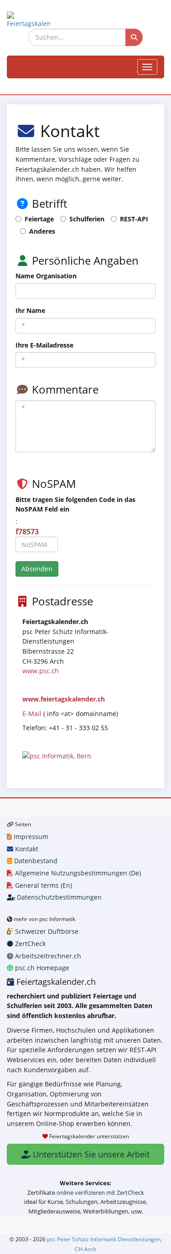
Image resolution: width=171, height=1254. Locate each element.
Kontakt (25, 849)
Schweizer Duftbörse (45, 931)
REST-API (134, 219)
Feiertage (39, 219)
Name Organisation (46, 275)
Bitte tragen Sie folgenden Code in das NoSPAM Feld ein (75, 504)
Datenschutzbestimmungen (58, 897)
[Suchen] (134, 37)
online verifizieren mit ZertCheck (100, 1192)
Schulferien (86, 219)
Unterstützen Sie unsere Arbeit (90, 1154)
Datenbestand (34, 860)
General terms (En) (42, 885)
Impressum (30, 836)
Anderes (42, 231)
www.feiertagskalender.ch (63, 699)
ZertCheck (29, 943)
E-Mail (31, 713)
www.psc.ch (40, 670)
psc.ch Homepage (41, 967)
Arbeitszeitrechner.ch (47, 956)
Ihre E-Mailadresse (44, 345)
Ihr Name (30, 310)
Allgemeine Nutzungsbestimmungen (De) (77, 873)
